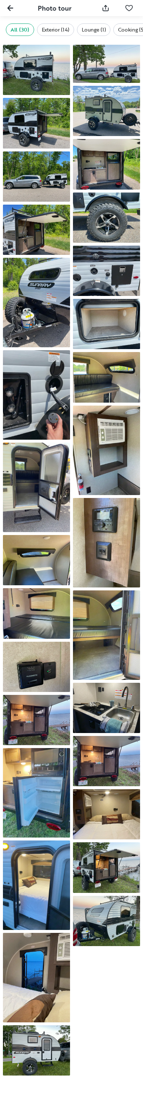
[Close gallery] (10, 8)
